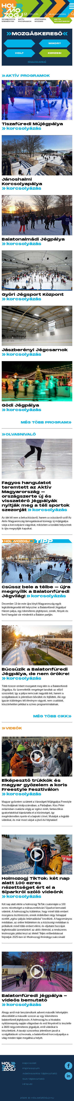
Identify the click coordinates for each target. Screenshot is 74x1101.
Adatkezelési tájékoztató (39, 1073)
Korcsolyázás (23, 128)
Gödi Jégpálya (20, 405)
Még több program (44, 422)
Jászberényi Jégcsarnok (35, 350)
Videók (13, 728)
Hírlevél (27, 1084)
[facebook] (68, 1066)
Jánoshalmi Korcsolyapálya (22, 181)
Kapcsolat (29, 1063)
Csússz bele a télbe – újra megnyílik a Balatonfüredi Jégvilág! (36, 591)
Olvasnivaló (20, 434)
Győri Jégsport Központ (33, 294)
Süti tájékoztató (33, 1079)
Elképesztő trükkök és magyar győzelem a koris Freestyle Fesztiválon (34, 785)
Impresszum (31, 1068)
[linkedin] (68, 1076)
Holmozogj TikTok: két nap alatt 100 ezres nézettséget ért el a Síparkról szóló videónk (36, 885)
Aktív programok (27, 75)
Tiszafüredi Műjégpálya (32, 124)
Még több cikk (50, 716)
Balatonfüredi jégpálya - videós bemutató (34, 998)
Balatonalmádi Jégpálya (33, 239)
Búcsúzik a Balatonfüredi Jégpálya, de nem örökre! (35, 671)
